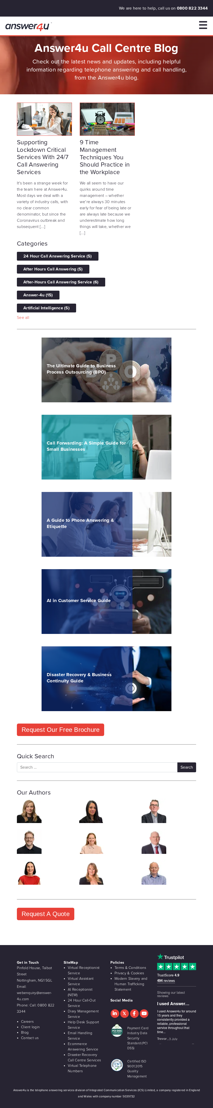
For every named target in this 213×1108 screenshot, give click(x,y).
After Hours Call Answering (53, 269)
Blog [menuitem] (25, 1032)
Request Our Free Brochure (60, 729)
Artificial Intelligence (46, 308)
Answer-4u (38, 295)
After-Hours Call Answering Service (61, 282)
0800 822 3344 (192, 8)
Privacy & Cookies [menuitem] (129, 973)
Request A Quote (46, 913)
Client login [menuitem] (30, 1027)
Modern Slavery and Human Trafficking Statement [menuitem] (131, 984)
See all (23, 317)
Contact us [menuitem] (30, 1038)
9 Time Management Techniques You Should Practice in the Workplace (105, 157)
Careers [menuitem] (27, 1021)
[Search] (186, 767)
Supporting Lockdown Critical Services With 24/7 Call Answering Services (43, 157)
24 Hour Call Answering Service (57, 256)
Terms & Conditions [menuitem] (130, 968)
